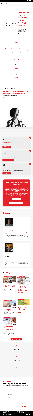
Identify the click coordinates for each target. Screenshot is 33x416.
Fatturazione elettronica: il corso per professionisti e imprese (22, 289)
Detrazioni (19, 299)
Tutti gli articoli (16, 339)
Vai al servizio (16, 199)
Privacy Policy (17, 404)
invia (24, 406)
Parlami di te (6, 173)
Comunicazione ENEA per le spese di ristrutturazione (9, 328)
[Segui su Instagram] (30, 0)
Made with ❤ (5, 412)
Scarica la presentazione (16, 203)
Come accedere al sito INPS (9, 309)
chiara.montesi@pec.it (21, 412)
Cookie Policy (10, 414)
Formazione (19, 277)
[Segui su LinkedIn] (29, 0)
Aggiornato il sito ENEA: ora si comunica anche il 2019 (23, 310)
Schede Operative (9, 276)
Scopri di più (6, 146)
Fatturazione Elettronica (21, 276)
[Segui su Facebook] (27, 0)
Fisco (23, 299)
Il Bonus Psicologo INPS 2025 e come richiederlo (9, 286)
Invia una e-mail (16, 363)
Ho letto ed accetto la (13, 404)
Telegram (16, 374)
